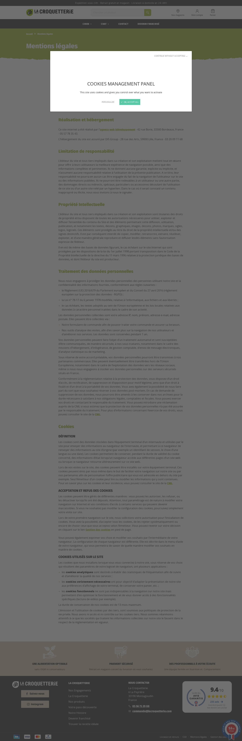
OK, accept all (131, 102)
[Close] (121, 370)
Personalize (108, 102)
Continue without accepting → (171, 56)
